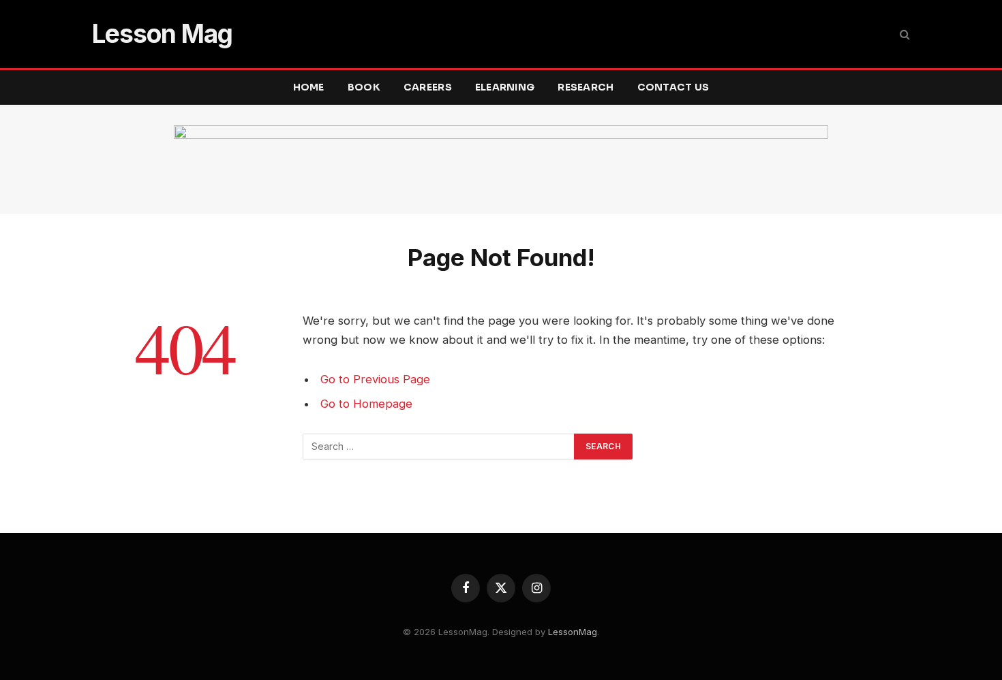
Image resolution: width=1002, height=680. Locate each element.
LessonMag (572, 631)
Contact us (673, 87)
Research (585, 87)
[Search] (903, 34)
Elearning (505, 87)
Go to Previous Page (375, 379)
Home (308, 87)
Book (364, 87)
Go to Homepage (366, 403)
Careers (428, 87)
